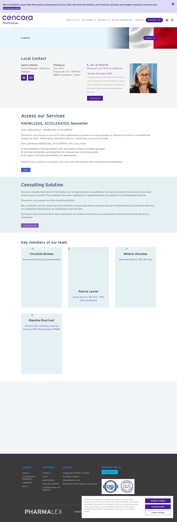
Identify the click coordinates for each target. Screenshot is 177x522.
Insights (102, 20)
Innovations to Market (71, 477)
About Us (72, 20)
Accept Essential (157, 507)
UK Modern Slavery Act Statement (51, 488)
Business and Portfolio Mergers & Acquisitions (80, 484)
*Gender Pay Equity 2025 (99, 73)
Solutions (87, 20)
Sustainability (27, 483)
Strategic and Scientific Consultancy (76, 473)
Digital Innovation (122, 20)
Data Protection (48, 480)
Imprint (45, 477)
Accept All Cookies (158, 501)
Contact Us (154, 20)
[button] (172, 20)
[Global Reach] (167, 20)
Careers (138, 20)
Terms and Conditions (51, 484)
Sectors (25, 486)
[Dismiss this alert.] (173, 4)
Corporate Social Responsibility (28, 478)
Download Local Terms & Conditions (104, 68)
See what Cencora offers (12, 8)
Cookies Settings (157, 513)
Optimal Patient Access (71, 480)
